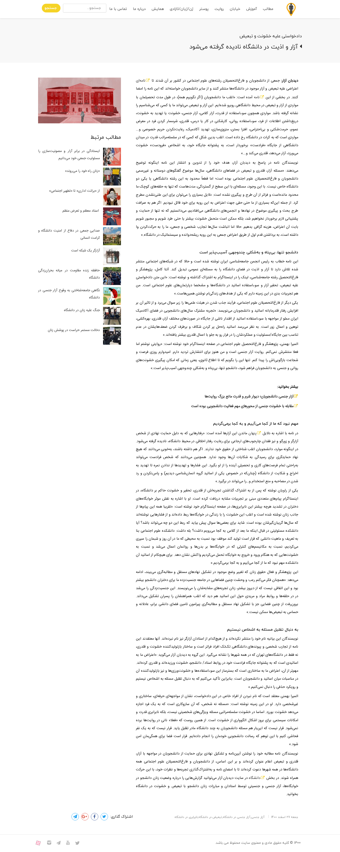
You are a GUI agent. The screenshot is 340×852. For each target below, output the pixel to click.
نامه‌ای (140, 81)
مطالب (268, 9)
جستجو (51, 8)
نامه (257, 97)
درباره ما (139, 9)
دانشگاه (254, 778)
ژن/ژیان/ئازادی (181, 9)
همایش (158, 9)
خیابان (235, 9)
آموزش (251, 9)
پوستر (204, 9)
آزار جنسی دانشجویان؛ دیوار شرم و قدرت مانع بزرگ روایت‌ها (249, 397)
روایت (219, 9)
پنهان (252, 433)
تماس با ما (118, 9)
